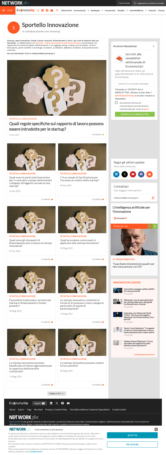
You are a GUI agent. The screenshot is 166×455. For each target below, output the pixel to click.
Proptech (152, 10)
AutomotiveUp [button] (80, 10)
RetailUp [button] (121, 10)
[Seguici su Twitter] (125, 174)
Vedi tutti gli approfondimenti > (144, 354)
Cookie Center (119, 409)
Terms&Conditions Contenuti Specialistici (90, 409)
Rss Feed (38, 409)
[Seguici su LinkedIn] (116, 174)
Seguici (38, 403)
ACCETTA (132, 435)
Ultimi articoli (66, 10)
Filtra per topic (122, 226)
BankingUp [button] (95, 10)
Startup (161, 10)
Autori (21, 409)
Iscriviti (135, 114)
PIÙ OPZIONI (132, 444)
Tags (29, 409)
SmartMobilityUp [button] (136, 10)
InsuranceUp (110, 10)
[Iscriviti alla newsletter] (149, 174)
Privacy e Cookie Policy (56, 409)
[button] (8, 10)
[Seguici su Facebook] (141, 174)
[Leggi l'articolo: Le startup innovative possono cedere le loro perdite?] (82, 358)
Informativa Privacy (125, 95)
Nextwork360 (14, 422)
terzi (146, 109)
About (12, 409)
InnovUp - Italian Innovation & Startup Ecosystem (58, 43)
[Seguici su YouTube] (133, 174)
